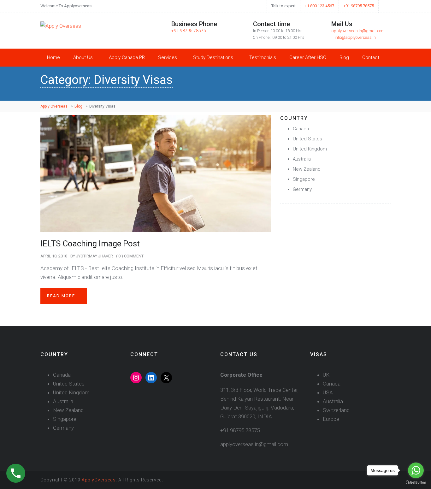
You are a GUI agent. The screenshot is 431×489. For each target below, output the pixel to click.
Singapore (304, 179)
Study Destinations (213, 57)
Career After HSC (307, 57)
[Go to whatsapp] (416, 470)
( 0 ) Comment (130, 256)
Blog (344, 57)
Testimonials (262, 57)
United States (307, 139)
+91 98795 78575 (358, 5)
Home (53, 57)
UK (326, 375)
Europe (331, 419)
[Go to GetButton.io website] (416, 482)
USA (328, 392)
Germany (302, 189)
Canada (301, 129)
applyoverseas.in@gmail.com (358, 30)
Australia (302, 159)
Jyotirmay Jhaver (94, 256)
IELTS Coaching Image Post (90, 243)
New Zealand (307, 169)
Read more (62, 295)
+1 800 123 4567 (319, 5)
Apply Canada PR (127, 57)
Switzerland (336, 410)
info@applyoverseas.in (355, 37)
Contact (370, 57)
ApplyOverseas (99, 479)
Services (167, 57)
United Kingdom (310, 149)
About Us (83, 57)
